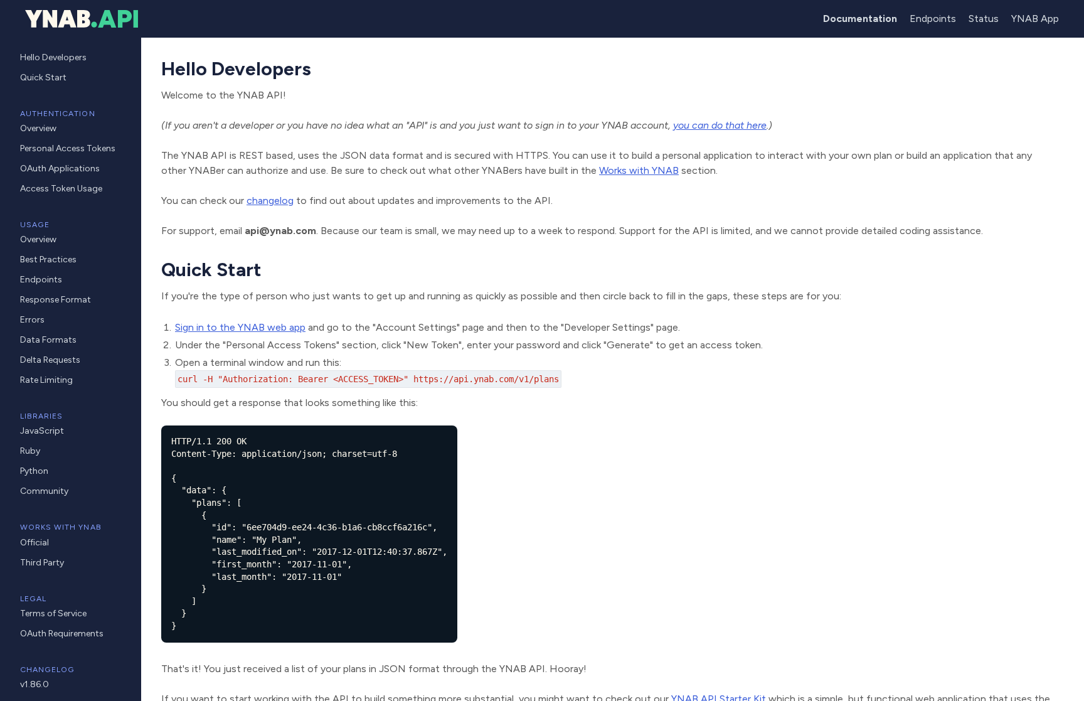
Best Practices (48, 259)
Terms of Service (53, 613)
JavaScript (42, 430)
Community (44, 491)
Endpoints (933, 18)
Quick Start (43, 77)
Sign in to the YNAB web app (240, 327)
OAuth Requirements (62, 633)
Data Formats (48, 339)
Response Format (55, 299)
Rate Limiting (46, 380)
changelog (270, 200)
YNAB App (1035, 18)
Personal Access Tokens (67, 148)
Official (34, 542)
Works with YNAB (639, 170)
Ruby (30, 451)
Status (984, 18)
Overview (38, 128)
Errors (32, 319)
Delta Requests (50, 360)
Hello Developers (53, 57)
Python (34, 471)
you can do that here (720, 125)
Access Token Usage (61, 188)
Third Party (42, 562)
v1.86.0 (34, 684)
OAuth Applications (60, 168)
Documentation (860, 18)
